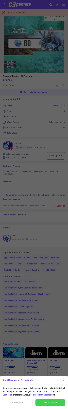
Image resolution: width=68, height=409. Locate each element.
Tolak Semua (17, 402)
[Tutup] (63, 380)
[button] (34, 204)
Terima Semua (50, 402)
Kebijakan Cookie (42, 394)
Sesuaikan (7, 394)
